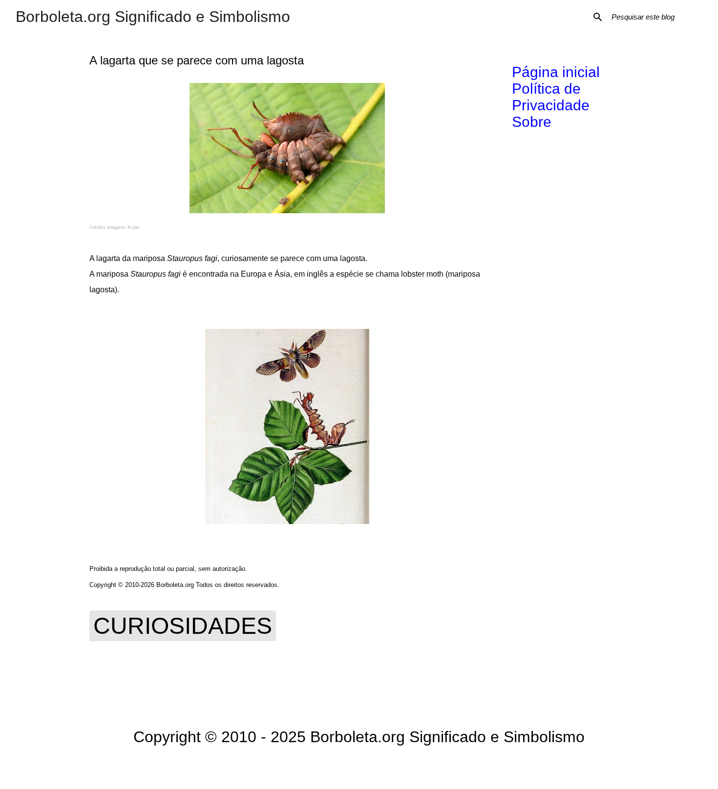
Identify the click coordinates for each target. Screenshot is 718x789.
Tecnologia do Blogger (365, 767)
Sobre (531, 122)
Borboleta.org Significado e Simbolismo (153, 16)
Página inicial (556, 72)
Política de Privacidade (551, 97)
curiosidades (182, 626)
